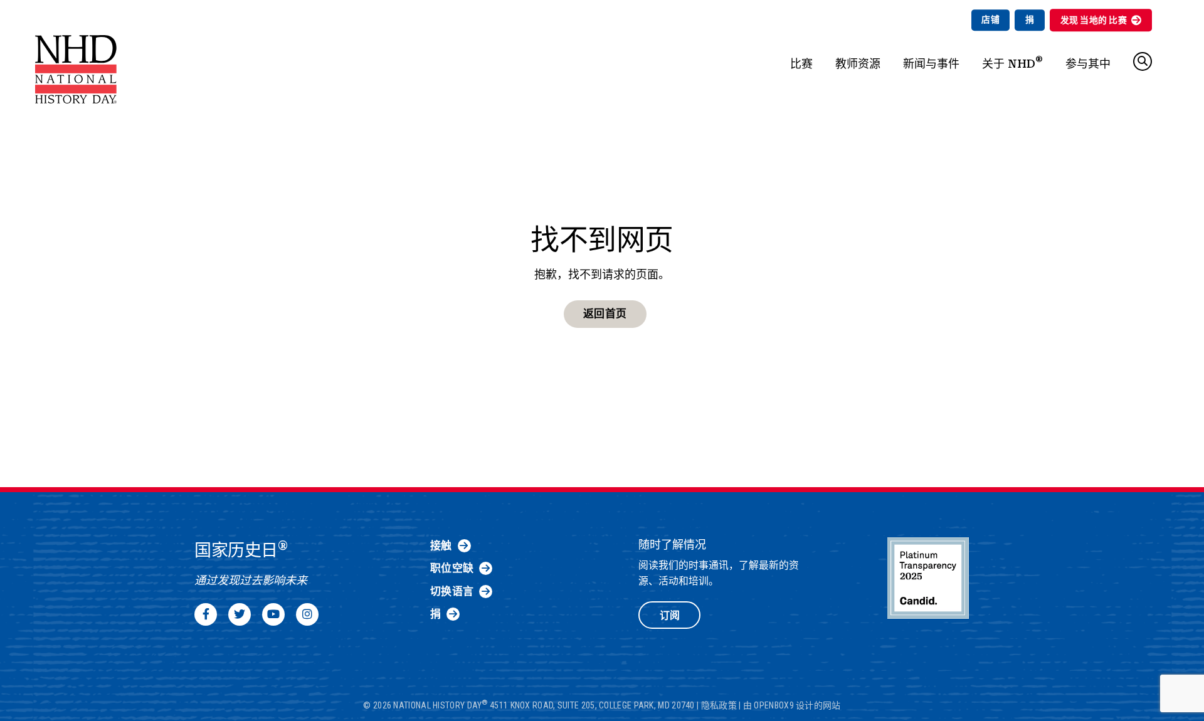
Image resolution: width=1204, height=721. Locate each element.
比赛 (801, 63)
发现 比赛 (1093, 20)
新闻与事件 (931, 63)
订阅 (670, 615)
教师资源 (857, 63)
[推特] (239, 614)
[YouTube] (273, 614)
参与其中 (1088, 63)
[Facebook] (205, 614)
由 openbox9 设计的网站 (792, 705)
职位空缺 (451, 568)
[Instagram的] (307, 614)
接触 (441, 545)
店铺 (990, 19)
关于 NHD (1012, 62)
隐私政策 (719, 705)
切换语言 (451, 591)
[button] (1142, 61)
